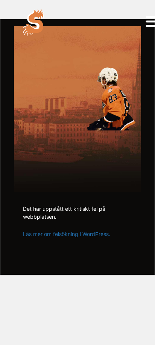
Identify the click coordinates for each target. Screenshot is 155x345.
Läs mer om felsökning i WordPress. (66, 234)
